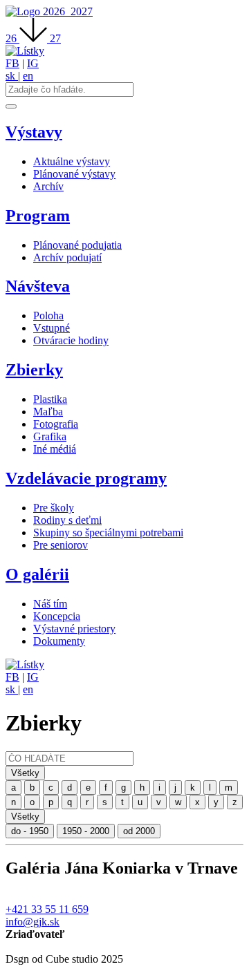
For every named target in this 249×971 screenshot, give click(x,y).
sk (12, 76)
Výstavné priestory (74, 628)
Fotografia (55, 424)
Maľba (48, 411)
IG (33, 63)
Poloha (48, 315)
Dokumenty (59, 641)
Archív (48, 186)
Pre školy (53, 507)
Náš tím (50, 604)
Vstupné (51, 328)
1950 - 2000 (85, 831)
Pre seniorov (60, 545)
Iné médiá (54, 449)
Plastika (50, 399)
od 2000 (139, 831)
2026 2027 (68, 11)
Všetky (25, 773)
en (28, 76)
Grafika (49, 436)
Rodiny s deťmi (67, 520)
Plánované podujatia (77, 245)
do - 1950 (29, 831)
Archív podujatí (67, 257)
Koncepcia (56, 616)
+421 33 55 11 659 (47, 909)
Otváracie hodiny (71, 340)
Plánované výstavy (74, 174)
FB (12, 63)
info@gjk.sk (32, 921)
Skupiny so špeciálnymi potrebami (108, 532)
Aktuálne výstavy (71, 161)
